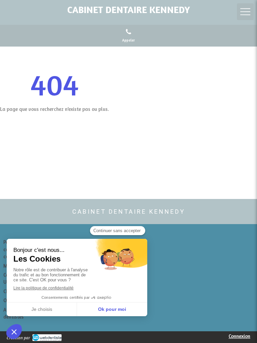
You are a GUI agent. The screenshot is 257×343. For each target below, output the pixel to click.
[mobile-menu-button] (245, 11)
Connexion (239, 336)
